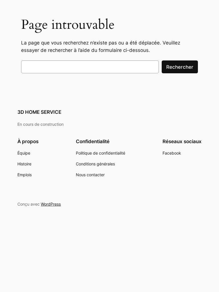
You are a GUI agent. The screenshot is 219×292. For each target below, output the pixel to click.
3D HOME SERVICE (39, 112)
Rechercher (179, 67)
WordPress (51, 204)
